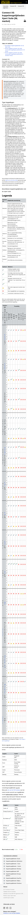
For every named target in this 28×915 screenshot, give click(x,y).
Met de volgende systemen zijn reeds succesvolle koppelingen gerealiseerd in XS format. (15, 50)
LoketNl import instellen (8, 897)
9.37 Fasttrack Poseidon (8, 889)
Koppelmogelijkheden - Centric (13, 866)
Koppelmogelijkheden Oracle (13, 858)
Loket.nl (5, 543)
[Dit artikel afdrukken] (25, 21)
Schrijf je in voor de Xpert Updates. (11, 913)
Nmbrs (5, 484)
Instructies (6, 6)
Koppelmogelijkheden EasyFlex (13, 878)
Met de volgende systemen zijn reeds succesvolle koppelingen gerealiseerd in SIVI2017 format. (14, 54)
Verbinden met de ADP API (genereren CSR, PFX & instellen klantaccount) (14, 893)
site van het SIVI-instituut (13, 790)
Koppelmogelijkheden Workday (13, 868)
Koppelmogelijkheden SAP (12, 871)
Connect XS (13, 6)
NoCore (2, 632)
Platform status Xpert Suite (9, 895)
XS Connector (5, 451)
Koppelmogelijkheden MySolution (14, 861)
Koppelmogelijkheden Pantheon (14, 883)
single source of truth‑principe (11, 180)
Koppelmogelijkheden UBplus (13, 880)
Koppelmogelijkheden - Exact (13, 863)
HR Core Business (5, 689)
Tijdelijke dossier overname (9, 891)
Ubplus (2, 720)
